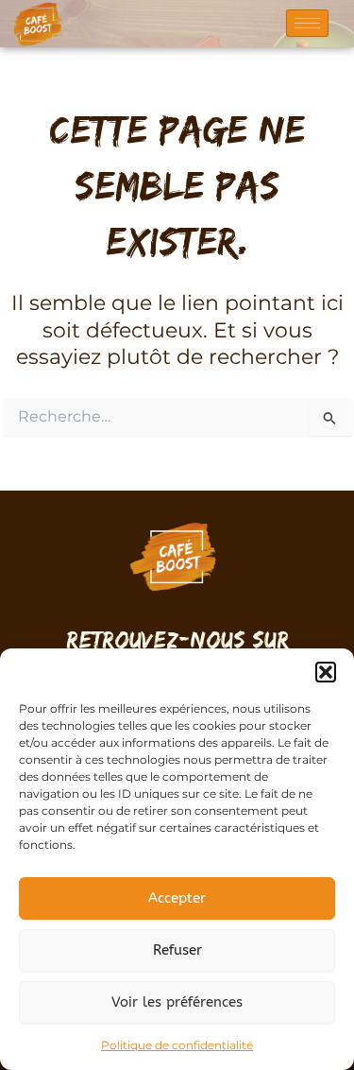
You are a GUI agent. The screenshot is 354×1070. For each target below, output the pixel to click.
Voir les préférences (177, 1001)
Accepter (177, 897)
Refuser (177, 949)
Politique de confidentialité (177, 1045)
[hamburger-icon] (307, 23)
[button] (325, 672)
